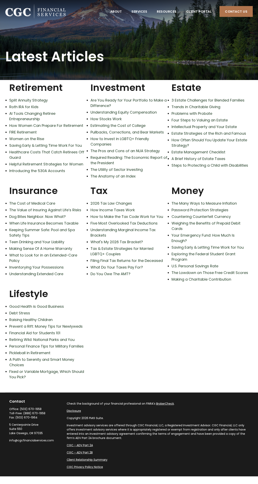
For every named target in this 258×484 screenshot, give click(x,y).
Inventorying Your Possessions (36, 267)
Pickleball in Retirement (29, 352)
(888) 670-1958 (34, 413)
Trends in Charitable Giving (196, 106)
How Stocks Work (106, 118)
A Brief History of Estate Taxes (198, 158)
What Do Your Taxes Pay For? (117, 267)
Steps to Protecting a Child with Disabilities (210, 165)
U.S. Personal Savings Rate (195, 266)
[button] (116, 11)
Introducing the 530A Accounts (37, 170)
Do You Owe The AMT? (110, 273)
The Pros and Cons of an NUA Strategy (125, 150)
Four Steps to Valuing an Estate (200, 120)
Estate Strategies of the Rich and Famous (209, 133)
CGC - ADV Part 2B (80, 452)
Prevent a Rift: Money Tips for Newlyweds (46, 326)
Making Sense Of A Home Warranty (40, 248)
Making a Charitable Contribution (201, 279)
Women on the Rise (26, 138)
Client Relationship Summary (87, 460)
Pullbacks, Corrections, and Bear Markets (127, 132)
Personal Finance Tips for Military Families (46, 346)
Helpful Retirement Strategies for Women (46, 164)
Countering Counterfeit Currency (201, 216)
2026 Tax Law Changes (111, 203)
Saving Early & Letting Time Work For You (45, 145)
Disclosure (74, 411)
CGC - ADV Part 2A (80, 445)
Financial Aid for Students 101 (34, 332)
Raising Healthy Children (31, 319)
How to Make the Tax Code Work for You (127, 216)
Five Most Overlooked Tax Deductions (124, 223)
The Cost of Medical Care (32, 203)
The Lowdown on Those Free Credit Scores (210, 272)
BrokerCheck (165, 404)
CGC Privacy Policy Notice (85, 467)
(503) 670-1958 (31, 409)
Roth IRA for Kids (23, 106)
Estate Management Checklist (198, 152)
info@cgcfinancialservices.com (31, 440)
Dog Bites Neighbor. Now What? (37, 216)
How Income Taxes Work (113, 209)
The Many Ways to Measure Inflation (204, 203)
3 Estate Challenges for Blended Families (208, 100)
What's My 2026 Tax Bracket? (117, 241)
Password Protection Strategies (200, 209)
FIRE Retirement (23, 132)
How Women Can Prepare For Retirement (46, 125)
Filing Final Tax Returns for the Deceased (127, 260)
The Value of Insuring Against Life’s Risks (45, 209)
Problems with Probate (192, 113)
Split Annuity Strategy (28, 100)
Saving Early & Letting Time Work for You (208, 247)
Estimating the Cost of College (118, 125)
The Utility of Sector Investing (117, 169)
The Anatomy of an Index (113, 176)
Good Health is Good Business (36, 306)
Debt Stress (19, 313)
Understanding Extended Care (36, 273)
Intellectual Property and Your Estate (204, 126)
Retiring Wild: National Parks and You (42, 339)
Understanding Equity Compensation (124, 112)
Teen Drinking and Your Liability (36, 241)
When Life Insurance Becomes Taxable (43, 223)
